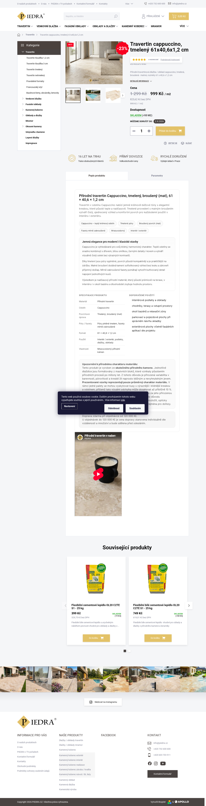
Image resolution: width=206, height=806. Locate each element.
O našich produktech (26, 4)
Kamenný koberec (34, 110)
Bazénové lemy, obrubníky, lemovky (42, 93)
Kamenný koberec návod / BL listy (75, 774)
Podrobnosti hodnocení (170, 60)
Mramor (29, 121)
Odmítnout (113, 408)
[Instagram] (156, 763)
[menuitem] (25, 26)
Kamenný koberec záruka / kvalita (75, 769)
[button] (125, 651)
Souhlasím (135, 408)
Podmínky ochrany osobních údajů (33, 771)
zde (123, 400)
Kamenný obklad (67, 780)
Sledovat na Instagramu (106, 702)
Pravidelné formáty (35, 81)
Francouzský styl (34, 87)
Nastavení (69, 406)
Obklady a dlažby (34, 115)
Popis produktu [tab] (97, 175)
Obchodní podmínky (26, 766)
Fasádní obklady (33, 104)
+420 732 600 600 (162, 749)
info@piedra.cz (161, 743)
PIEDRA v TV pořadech (61, 4)
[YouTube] (163, 763)
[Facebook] (149, 763)
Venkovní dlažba (33, 99)
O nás (43, 4)
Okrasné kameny (34, 126)
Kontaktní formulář (85, 4)
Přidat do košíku (167, 130)
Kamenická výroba (67, 789)
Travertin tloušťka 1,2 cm (37, 58)
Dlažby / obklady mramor (71, 745)
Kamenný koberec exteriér (71, 755)
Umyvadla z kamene (35, 132)
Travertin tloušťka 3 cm (37, 63)
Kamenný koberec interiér (71, 760)
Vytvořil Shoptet (158, 802)
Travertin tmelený (34, 69)
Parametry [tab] (157, 175)
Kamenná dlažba (67, 784)
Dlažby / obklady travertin (71, 740)
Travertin (30, 52)
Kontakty (103, 4)
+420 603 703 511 (162, 755)
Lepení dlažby (32, 137)
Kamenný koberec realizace (72, 765)
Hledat (116, 16)
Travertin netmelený (35, 75)
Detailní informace (139, 81)
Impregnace (31, 143)
